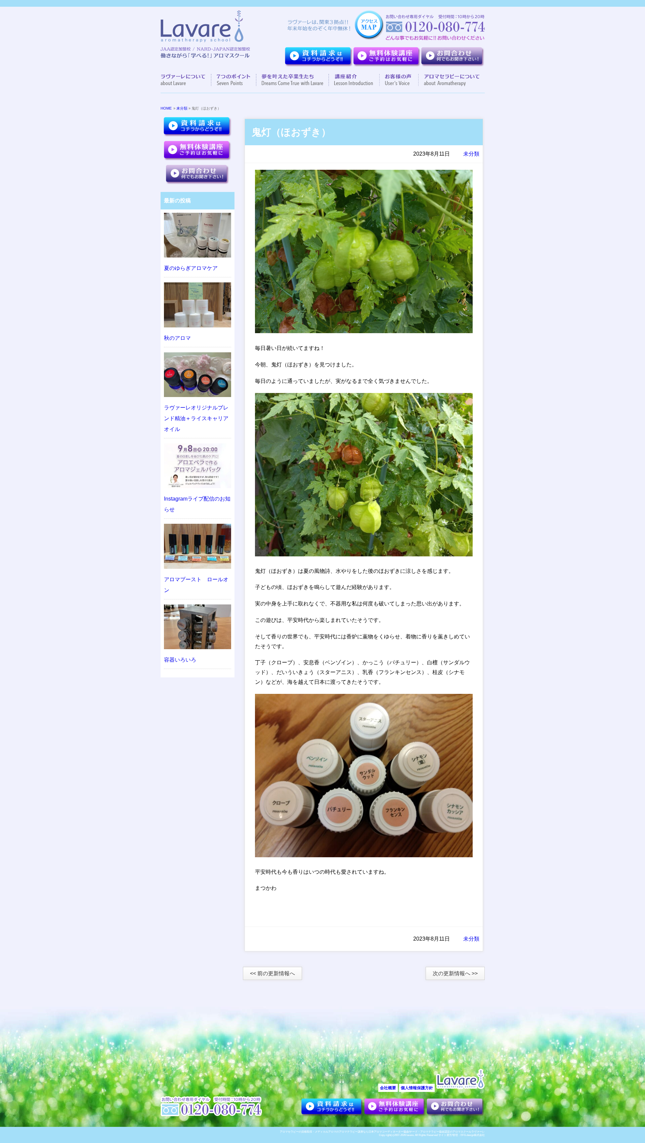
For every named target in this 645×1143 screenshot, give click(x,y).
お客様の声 (399, 80)
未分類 (181, 108)
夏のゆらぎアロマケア (191, 268)
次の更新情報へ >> (455, 973)
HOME (166, 108)
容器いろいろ (180, 660)
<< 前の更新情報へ (272, 973)
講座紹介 (354, 80)
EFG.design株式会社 (473, 1135)
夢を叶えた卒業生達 (292, 80)
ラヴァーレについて (186, 80)
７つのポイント (233, 80)
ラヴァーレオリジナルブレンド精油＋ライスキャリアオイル (196, 418)
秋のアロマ (177, 338)
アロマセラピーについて (449, 80)
